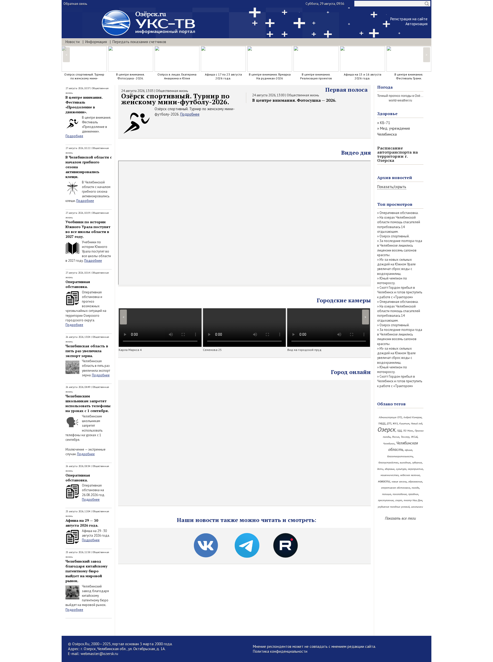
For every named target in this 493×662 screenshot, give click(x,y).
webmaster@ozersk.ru (99, 653)
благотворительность (400, 456)
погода (415, 487)
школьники (417, 506)
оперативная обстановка (395, 487)
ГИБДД (381, 423)
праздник (413, 494)
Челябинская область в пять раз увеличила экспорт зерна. (86, 350)
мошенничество (390, 475)
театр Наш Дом (413, 500)
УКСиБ (414, 437)
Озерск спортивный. (395, 236)
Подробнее (74, 136)
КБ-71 (385, 122)
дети (380, 469)
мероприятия (415, 469)
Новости (72, 41)
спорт (398, 500)
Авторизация (416, 23)
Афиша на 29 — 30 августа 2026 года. (81, 523)
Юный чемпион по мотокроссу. (392, 280)
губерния (417, 462)
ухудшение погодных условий (394, 506)
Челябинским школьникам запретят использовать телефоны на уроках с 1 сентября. (87, 403)
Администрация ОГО (390, 417)
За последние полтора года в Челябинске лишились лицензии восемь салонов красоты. (399, 248)
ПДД (399, 430)
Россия (395, 437)
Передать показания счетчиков (139, 41)
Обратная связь (75, 4)
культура (401, 469)
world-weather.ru (400, 100)
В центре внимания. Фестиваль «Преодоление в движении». (84, 104)
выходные (405, 462)
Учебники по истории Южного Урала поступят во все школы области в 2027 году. (87, 229)
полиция (386, 494)
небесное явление (410, 475)
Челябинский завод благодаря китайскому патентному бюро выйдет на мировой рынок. (86, 571)
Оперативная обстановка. (77, 284)
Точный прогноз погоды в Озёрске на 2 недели (411, 96)
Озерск (386, 429)
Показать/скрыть (391, 186)
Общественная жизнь (172, 91)
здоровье (389, 469)
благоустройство (388, 462)
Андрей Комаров (412, 417)
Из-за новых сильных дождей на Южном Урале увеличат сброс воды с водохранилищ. (396, 266)
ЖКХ (395, 423)
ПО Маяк (408, 430)
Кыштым (404, 423)
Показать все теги (400, 518)
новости (384, 481)
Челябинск (389, 443)
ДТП (389, 423)
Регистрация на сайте (409, 18)
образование (415, 481)
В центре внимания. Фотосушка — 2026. (294, 100)
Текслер (405, 437)
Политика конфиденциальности (280, 651)
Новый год (416, 423)
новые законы (399, 481)
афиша (408, 450)
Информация (96, 41)
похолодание (400, 494)
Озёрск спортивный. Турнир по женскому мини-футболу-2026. (175, 98)
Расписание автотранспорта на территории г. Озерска (397, 154)
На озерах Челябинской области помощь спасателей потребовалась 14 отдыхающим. (398, 224)
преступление (386, 500)
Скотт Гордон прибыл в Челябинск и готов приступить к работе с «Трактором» (399, 292)
